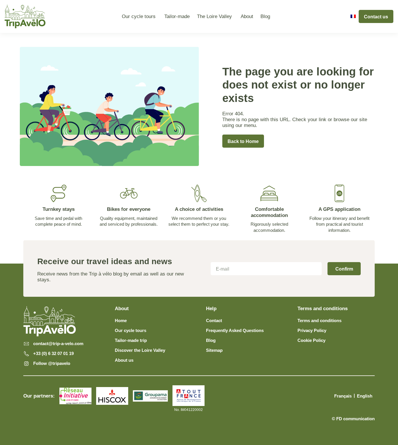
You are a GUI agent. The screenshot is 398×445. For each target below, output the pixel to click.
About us (124, 360)
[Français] (353, 16)
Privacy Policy (311, 330)
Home (121, 320)
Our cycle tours (130, 330)
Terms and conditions (319, 320)
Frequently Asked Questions (235, 330)
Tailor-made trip (131, 340)
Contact (214, 320)
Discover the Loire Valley (140, 350)
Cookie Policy (311, 340)
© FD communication (353, 418)
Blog (211, 340)
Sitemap (214, 350)
